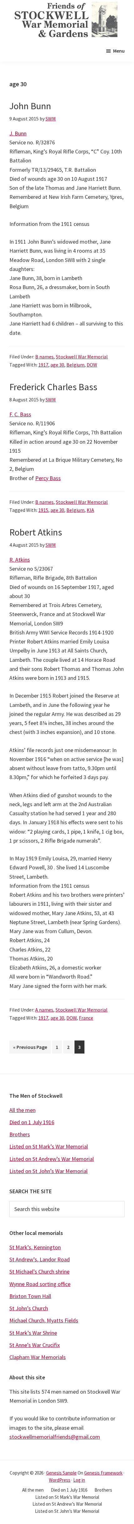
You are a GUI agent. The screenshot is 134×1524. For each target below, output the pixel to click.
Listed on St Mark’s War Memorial (48, 1146)
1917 (43, 365)
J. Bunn (17, 133)
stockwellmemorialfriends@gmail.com (54, 1436)
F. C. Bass (20, 414)
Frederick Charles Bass (53, 387)
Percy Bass (48, 478)
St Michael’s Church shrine (39, 1271)
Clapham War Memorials (37, 1357)
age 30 (57, 365)
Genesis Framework (103, 1473)
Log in (79, 1480)
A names (44, 1010)
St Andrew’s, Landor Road (39, 1259)
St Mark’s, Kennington (35, 1247)
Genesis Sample (61, 1473)
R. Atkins (19, 559)
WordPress (59, 1480)
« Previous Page (30, 1049)
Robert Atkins (35, 532)
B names (44, 356)
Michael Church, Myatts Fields (43, 1320)
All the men (22, 1110)
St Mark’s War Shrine (33, 1332)
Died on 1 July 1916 (31, 1122)
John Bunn (30, 106)
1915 (43, 510)
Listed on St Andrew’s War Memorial (51, 1158)
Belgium (75, 365)
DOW (92, 365)
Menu (119, 51)
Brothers (19, 1134)
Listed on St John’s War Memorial (48, 1171)
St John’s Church (28, 1308)
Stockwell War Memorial (82, 356)
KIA (90, 510)
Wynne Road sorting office (39, 1284)
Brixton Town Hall (30, 1296)
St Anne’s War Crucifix (34, 1345)
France (86, 1018)
